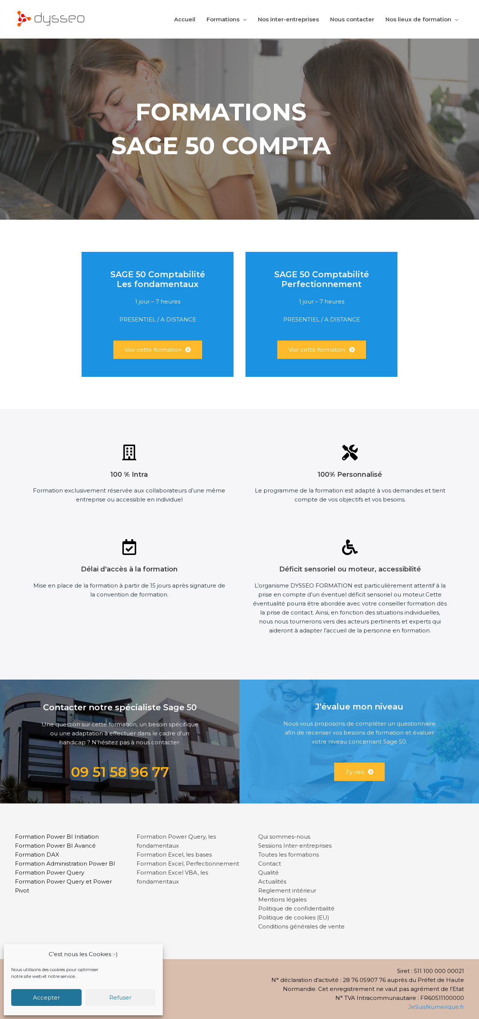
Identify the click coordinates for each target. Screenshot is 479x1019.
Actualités (272, 881)
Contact (269, 863)
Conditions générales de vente (301, 926)
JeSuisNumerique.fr (436, 1006)
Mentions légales (282, 899)
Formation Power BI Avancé (55, 845)
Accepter (46, 997)
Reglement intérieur (287, 890)
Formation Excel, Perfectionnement (188, 863)
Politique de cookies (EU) (293, 917)
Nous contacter (352, 19)
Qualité (268, 872)
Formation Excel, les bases (174, 854)
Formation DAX (37, 854)
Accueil (184, 19)
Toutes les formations (288, 854)
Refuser (120, 997)
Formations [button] (223, 19)
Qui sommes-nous (284, 836)
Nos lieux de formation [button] (418, 19)
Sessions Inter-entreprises (295, 845)
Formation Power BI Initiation (57, 836)
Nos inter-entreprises (288, 19)
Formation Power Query (49, 872)
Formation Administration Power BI (65, 863)
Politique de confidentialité (296, 908)
